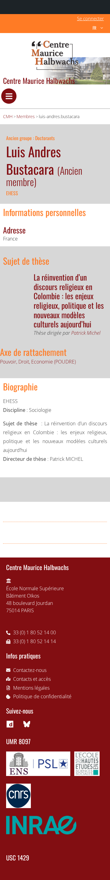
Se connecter (90, 18)
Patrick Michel (86, 333)
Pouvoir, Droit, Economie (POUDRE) (38, 361)
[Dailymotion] (9, 724)
